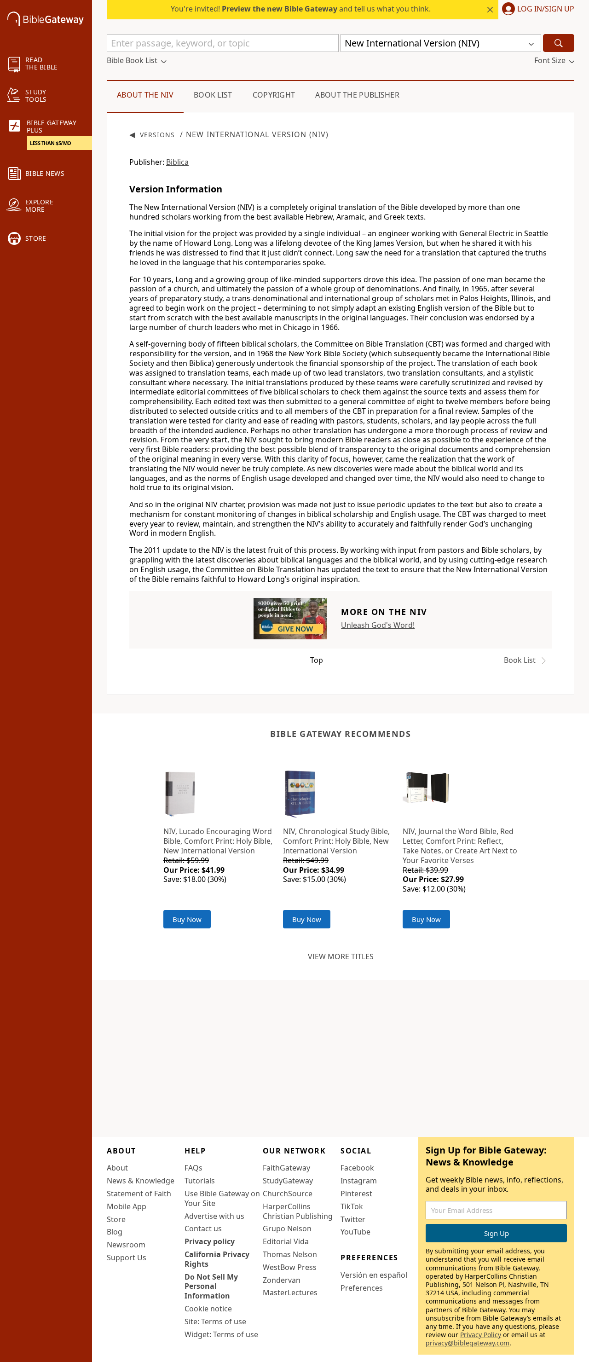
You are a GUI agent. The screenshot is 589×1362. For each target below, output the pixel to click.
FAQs (193, 1168)
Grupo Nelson (287, 1228)
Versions (157, 134)
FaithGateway (286, 1168)
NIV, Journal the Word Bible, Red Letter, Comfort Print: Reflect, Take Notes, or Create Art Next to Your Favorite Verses (460, 845)
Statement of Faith (139, 1193)
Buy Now (187, 919)
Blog (114, 1232)
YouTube (355, 1232)
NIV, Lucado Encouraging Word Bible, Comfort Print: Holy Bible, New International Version (217, 841)
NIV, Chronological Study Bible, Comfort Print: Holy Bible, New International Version (336, 841)
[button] (536, 9)
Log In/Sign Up (545, 9)
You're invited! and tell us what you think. (301, 9)
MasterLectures (290, 1292)
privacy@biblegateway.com (467, 1343)
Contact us (203, 1228)
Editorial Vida (286, 1241)
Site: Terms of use (215, 1321)
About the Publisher (357, 95)
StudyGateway (288, 1181)
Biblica (177, 162)
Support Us (126, 1257)
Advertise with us (214, 1216)
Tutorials (200, 1181)
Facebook (357, 1168)
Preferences (362, 1288)
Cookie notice (208, 1309)
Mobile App (126, 1206)
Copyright (274, 95)
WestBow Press (290, 1267)
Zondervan (281, 1280)
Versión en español (374, 1275)
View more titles (341, 956)
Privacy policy (210, 1241)
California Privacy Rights (217, 1259)
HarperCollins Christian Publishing (298, 1211)
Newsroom (126, 1245)
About (117, 1168)
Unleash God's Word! (378, 625)
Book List (213, 95)
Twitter (353, 1219)
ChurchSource (287, 1193)
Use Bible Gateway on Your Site (222, 1198)
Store (116, 1219)
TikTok (352, 1206)
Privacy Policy (480, 1334)
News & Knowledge (140, 1181)
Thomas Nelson (290, 1254)
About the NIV (145, 95)
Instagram (359, 1181)
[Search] (558, 43)
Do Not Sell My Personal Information (211, 1286)
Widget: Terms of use (221, 1334)
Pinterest (356, 1193)
